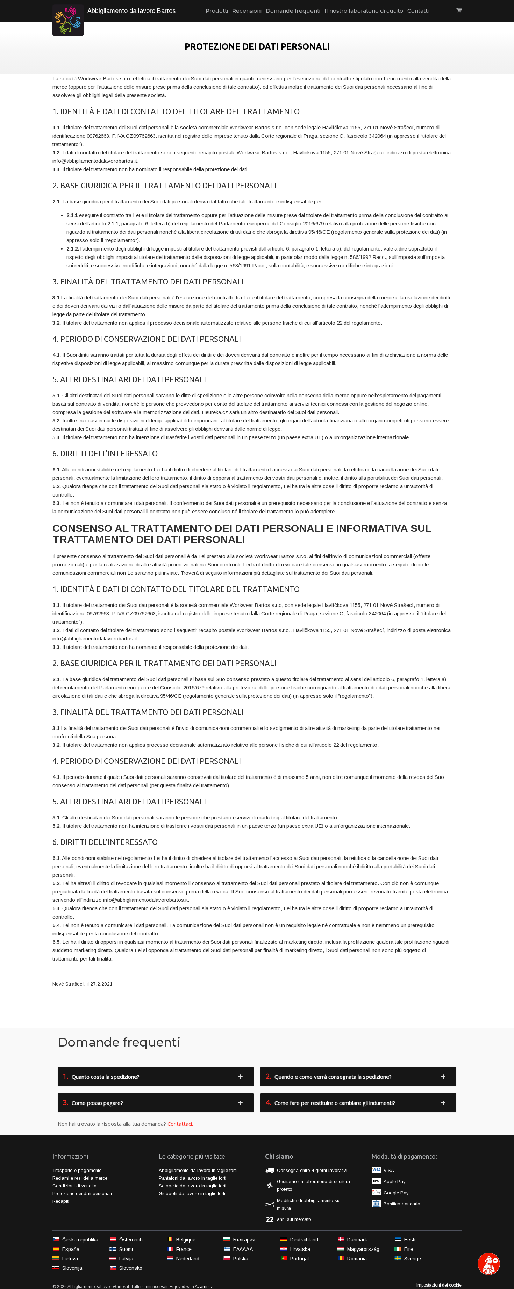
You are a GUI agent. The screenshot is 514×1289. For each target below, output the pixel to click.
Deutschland (304, 1240)
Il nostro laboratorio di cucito (363, 10)
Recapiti (60, 1201)
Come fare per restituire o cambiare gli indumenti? (330, 1102)
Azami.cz (204, 1286)
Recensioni (247, 10)
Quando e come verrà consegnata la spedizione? (329, 1076)
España (70, 1249)
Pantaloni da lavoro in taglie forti (192, 1178)
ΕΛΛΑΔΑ (243, 1249)
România (357, 1258)
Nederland (187, 1258)
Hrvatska (300, 1249)
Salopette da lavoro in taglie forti (192, 1185)
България (244, 1240)
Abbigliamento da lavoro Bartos (131, 10)
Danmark (357, 1240)
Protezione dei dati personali (82, 1193)
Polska (240, 1258)
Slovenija (72, 1268)
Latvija (126, 1258)
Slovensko (130, 1268)
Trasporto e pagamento (77, 1170)
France (184, 1249)
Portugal (299, 1258)
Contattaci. (180, 1123)
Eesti (409, 1240)
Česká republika (80, 1240)
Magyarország (363, 1249)
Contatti (418, 10)
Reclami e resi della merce (79, 1178)
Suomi (126, 1249)
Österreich (131, 1240)
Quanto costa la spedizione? (101, 1076)
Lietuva (70, 1258)
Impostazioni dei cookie (439, 1285)
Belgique (185, 1240)
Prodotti (217, 10)
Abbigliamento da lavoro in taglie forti (198, 1170)
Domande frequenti (293, 10)
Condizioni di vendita (74, 1185)
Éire (408, 1249)
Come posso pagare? (93, 1102)
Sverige (412, 1258)
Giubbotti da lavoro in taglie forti (192, 1193)
